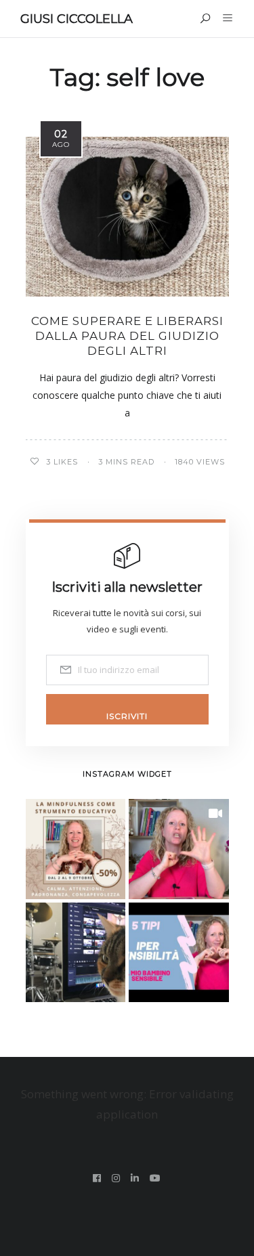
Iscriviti (127, 716)
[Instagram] (116, 1178)
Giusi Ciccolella (76, 19)
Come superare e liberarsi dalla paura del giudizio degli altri (127, 336)
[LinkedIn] (135, 1178)
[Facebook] (97, 1178)
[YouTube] (155, 1178)
